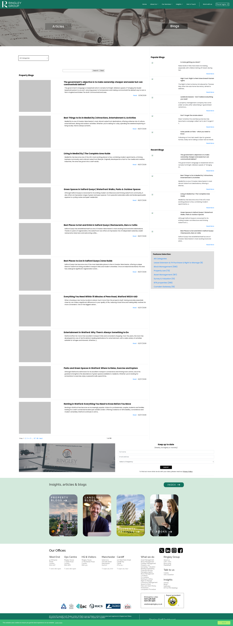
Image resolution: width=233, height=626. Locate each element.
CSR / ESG (167, 562)
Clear (102, 71)
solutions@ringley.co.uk (153, 604)
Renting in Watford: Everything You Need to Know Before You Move (97, 404)
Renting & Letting (147, 579)
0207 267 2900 (149, 601)
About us (167, 560)
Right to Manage (146, 581)
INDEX (171, 484)
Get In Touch (191, 4)
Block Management (165, 266)
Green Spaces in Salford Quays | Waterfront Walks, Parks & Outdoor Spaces (102, 189)
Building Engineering (147, 568)
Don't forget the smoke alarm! (191, 115)
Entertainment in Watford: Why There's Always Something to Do (96, 332)
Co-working (145, 577)
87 (35, 438)
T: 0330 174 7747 (122, 569)
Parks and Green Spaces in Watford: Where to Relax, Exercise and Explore (101, 368)
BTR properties (163, 282)
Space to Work (146, 584)
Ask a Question (169, 574)
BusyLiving (167, 563)
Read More (210, 74)
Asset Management (165, 274)
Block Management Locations (147, 574)
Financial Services (147, 570)
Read (135, 95)
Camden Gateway (164, 286)
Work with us (207, 4)
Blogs (174, 26)
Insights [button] (179, 4)
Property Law (162, 270)
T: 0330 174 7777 (107, 569)
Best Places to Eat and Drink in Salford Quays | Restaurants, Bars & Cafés (100, 225)
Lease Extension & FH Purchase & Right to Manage (178, 262)
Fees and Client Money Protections (148, 587)
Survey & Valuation (164, 278)
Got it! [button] (224, 622)
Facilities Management (148, 563)
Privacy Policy (188, 471)
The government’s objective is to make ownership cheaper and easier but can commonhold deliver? (103, 83)
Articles (58, 26)
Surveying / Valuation (148, 567)
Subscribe (167, 586)
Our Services (166, 4)
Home (144, 4)
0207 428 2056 (149, 599)
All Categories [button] (25, 58)
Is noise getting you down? (190, 62)
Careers (166, 573)
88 (37, 438)
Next (41, 438)
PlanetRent (167, 565)
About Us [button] (153, 4)
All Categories (160, 258)
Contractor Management (149, 582)
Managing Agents (147, 572)
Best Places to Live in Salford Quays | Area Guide (88, 260)
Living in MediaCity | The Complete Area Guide (87, 153)
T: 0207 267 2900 (55, 569)
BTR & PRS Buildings (171, 588)
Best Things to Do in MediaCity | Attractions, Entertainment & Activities (100, 117)
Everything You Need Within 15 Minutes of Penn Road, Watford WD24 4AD (101, 296)
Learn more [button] (58, 622)
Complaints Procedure (148, 589)
